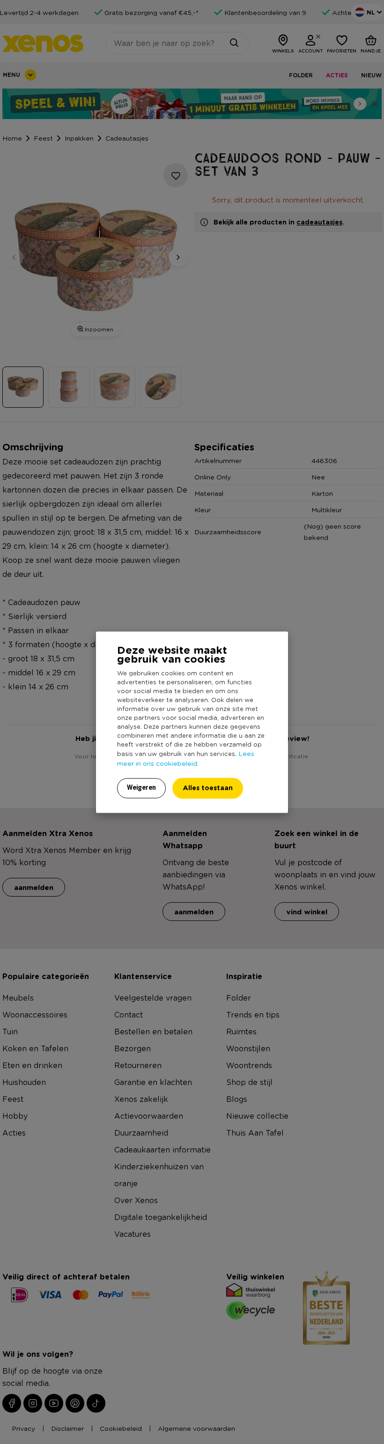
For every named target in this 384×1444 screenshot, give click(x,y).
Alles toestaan (208, 787)
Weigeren (141, 787)
